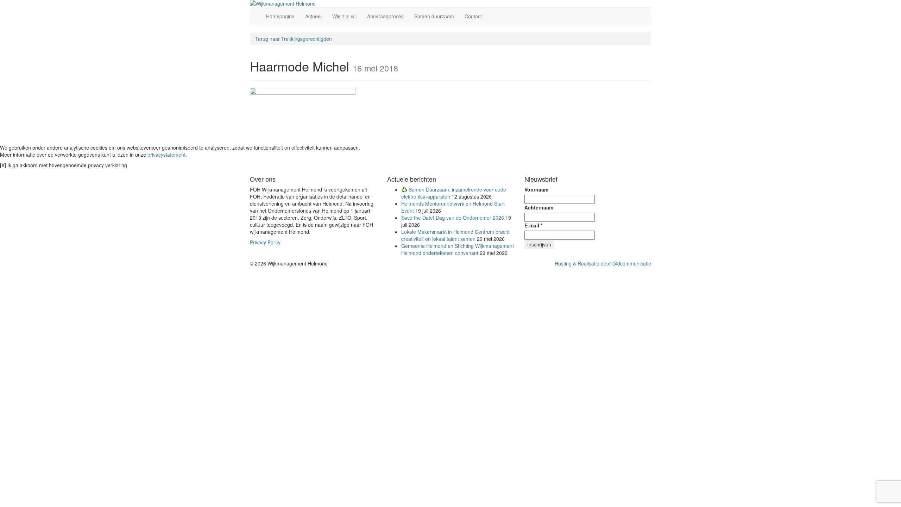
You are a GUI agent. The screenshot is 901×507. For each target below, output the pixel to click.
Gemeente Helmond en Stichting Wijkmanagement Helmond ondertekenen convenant (457, 249)
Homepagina (280, 16)
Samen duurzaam (434, 16)
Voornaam (536, 189)
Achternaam (538, 207)
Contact (473, 16)
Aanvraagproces (385, 16)
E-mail (533, 225)
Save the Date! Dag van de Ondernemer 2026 (452, 217)
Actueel (313, 16)
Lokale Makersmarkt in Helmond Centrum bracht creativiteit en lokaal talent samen (455, 235)
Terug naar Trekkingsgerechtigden (293, 38)
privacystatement (166, 154)
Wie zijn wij (344, 16)
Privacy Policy (265, 242)
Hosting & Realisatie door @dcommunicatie (603, 263)
